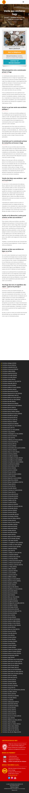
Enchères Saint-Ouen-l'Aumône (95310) (12, 673)
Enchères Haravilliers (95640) (10, 524)
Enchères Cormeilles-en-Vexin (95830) (12, 460)
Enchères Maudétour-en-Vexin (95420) (12, 589)
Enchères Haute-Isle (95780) (9, 526)
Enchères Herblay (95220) (9, 530)
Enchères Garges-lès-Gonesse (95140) (12, 506)
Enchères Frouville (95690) (9, 502)
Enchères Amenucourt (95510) (10, 369)
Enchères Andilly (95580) (8, 371)
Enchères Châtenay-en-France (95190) (12, 439)
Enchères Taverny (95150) (9, 693)
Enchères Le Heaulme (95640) (10, 554)
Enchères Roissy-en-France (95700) (11, 653)
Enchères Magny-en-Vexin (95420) (11, 579)
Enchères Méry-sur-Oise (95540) (10, 597)
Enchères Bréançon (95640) (9, 421)
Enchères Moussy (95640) (9, 617)
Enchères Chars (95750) (8, 437)
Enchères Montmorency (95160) (10, 609)
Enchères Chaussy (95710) (9, 443)
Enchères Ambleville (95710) (9, 367)
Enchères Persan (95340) (9, 639)
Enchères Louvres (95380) (9, 572)
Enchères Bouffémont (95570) (10, 415)
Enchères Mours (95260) (8, 615)
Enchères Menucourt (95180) (9, 593)
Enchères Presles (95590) (9, 647)
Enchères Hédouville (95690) (9, 528)
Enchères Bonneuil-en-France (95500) (12, 413)
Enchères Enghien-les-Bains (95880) (11, 474)
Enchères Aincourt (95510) (9, 365)
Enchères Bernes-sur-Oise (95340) (11, 399)
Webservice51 (14, 790)
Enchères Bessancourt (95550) (10, 403)
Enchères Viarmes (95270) (9, 714)
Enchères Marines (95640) (9, 585)
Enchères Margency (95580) (9, 583)
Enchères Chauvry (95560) (9, 446)
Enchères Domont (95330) (9, 468)
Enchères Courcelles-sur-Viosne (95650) (12, 462)
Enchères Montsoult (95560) (9, 613)
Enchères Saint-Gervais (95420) (10, 665)
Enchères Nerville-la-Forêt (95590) (11, 619)
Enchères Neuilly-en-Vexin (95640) (11, 623)
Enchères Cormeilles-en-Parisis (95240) (12, 458)
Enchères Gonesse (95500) (9, 512)
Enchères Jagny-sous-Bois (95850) (11, 536)
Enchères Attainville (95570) (9, 383)
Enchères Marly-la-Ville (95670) (10, 587)
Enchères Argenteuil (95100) (9, 373)
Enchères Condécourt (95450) (10, 456)
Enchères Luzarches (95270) (9, 574)
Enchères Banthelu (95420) (9, 389)
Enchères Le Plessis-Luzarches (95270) (12, 564)
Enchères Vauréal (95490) (9, 707)
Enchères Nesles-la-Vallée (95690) (11, 621)
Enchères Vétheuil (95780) (9, 712)
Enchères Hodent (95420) (9, 534)
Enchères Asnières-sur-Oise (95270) (11, 381)
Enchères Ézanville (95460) (9, 488)
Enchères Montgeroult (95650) (10, 601)
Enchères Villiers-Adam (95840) (10, 726)
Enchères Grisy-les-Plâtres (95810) (11, 518)
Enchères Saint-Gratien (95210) (10, 667)
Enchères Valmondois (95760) (10, 703)
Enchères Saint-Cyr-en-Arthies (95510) (12, 663)
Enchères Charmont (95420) (9, 435)
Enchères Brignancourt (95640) (10, 423)
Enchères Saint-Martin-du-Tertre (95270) (12, 671)
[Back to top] (25, 789)
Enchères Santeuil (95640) (9, 681)
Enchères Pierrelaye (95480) (9, 641)
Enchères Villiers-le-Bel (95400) (10, 728)
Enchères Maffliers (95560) (9, 577)
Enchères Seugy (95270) (8, 687)
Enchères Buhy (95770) (8, 427)
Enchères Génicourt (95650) (9, 510)
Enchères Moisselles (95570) (9, 599)
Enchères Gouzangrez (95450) (10, 516)
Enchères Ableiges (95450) (9, 363)
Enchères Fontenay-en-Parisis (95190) (12, 490)
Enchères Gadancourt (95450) (10, 504)
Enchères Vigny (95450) (8, 718)
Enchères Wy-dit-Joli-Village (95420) (11, 732)
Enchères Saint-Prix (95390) (9, 675)
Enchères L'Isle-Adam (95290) (10, 540)
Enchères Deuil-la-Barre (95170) (10, 466)
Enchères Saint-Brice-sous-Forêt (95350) (12, 659)
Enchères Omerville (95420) (9, 633)
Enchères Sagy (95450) (8, 657)
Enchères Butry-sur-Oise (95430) (10, 429)
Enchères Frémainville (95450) (10, 496)
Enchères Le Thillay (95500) (9, 566)
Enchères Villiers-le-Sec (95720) (10, 730)
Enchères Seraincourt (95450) (10, 685)
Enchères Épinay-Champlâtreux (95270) (12, 482)
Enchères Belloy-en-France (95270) (11, 397)
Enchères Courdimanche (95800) (10, 464)
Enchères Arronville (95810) (9, 377)
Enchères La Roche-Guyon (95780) (11, 546)
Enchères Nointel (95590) (8, 627)
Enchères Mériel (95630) (8, 595)
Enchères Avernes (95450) (9, 385)
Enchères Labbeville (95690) (9, 548)
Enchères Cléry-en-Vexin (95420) (10, 452)
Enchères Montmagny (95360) (10, 607)
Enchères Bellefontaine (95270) (10, 395)
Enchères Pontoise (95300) (9, 645)
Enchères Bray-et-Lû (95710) (9, 419)
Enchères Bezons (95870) (9, 407)
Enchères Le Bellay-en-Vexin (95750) (11, 552)
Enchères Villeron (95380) (9, 722)
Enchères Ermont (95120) (9, 486)
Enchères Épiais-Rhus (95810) (10, 480)
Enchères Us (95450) (7, 699)
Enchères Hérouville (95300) (9, 532)
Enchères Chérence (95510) (9, 450)
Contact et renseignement (14, 62)
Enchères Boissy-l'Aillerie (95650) (10, 411)
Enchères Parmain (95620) (9, 637)
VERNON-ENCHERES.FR (16, 784)
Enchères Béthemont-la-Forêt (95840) (12, 405)
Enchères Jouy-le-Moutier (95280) (11, 538)
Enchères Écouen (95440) (9, 472)
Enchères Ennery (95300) (9, 476)
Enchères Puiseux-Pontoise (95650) (11, 651)
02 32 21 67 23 (13, 775)
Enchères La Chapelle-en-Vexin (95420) (12, 542)
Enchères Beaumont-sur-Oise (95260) (12, 393)
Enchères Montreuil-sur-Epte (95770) (11, 611)
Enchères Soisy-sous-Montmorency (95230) (13, 689)
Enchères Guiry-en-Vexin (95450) (10, 522)
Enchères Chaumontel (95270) (10, 441)
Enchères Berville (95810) (9, 401)
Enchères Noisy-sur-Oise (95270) (10, 629)
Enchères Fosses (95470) (9, 492)
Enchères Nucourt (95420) (9, 631)
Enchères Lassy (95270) (8, 550)
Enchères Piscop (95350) (8, 643)
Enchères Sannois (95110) (9, 679)
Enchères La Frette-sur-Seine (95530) (12, 544)
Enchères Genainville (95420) (10, 508)
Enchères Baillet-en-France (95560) (11, 387)
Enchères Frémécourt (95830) (10, 498)
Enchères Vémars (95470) (9, 710)
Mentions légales (14, 787)
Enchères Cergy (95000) (8, 431)
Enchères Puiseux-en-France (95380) (12, 649)
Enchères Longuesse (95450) (10, 570)
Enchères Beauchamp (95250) (10, 391)
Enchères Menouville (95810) (9, 591)
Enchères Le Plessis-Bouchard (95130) (12, 560)
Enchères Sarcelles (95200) (9, 683)
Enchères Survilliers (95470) (9, 691)
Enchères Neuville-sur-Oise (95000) (11, 625)
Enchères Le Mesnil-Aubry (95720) (11, 556)
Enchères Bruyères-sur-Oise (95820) (11, 425)
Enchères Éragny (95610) (9, 484)
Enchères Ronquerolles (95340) (10, 655)
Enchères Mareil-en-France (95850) (11, 581)
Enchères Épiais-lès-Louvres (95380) (11, 478)
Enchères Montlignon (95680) (10, 605)
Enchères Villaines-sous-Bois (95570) (12, 720)
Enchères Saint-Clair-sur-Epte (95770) (12, 661)
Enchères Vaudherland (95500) (10, 705)
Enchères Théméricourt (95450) (10, 695)
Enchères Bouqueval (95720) (9, 417)
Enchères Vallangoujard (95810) (10, 701)
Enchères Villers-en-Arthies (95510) (11, 724)
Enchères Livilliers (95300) (9, 568)
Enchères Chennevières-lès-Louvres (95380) (13, 448)
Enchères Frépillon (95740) (9, 500)
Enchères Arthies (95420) (8, 379)
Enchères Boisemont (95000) (9, 409)
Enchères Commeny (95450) (9, 454)
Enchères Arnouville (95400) (9, 375)
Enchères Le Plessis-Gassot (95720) (11, 562)
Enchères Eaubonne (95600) (9, 470)
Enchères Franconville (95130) (10, 494)
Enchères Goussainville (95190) (10, 514)
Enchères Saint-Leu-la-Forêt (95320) (11, 669)
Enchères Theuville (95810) (9, 697)
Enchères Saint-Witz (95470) (9, 677)
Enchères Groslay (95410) (9, 520)
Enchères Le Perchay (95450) (10, 558)
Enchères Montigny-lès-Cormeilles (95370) (13, 603)
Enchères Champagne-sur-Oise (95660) (12, 433)
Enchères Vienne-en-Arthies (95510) (11, 716)
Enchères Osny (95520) (8, 635)
